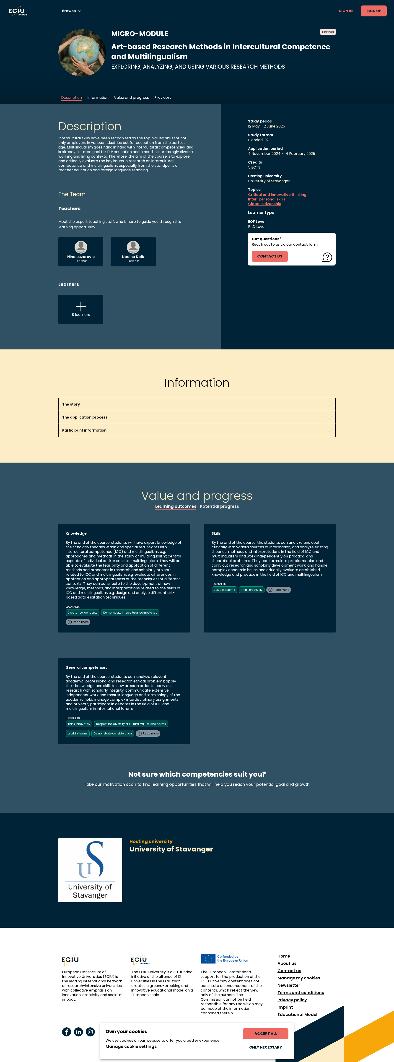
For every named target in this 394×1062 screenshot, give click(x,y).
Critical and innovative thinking (277, 195)
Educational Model (297, 1014)
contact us (269, 256)
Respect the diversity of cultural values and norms (131, 724)
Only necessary (265, 1047)
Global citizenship (264, 204)
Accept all (265, 1033)
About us (286, 963)
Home (283, 956)
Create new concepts (82, 612)
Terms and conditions (300, 992)
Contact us (289, 971)
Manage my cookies (298, 978)
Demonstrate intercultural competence (130, 612)
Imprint (285, 1007)
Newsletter (288, 985)
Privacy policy (292, 1000)
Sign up (373, 10)
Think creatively (251, 590)
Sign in (346, 10)
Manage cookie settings (131, 1046)
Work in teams (78, 733)
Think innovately (79, 724)
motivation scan (119, 784)
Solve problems (224, 590)
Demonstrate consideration (112, 733)
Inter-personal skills (266, 199)
